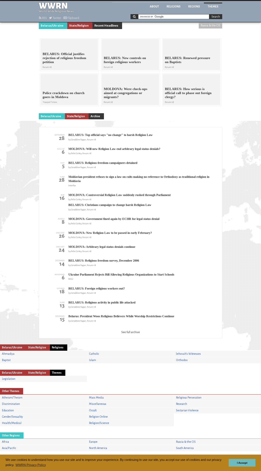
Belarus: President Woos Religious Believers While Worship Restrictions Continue (121, 316)
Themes (213, 6)
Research (181, 403)
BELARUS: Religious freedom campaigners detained (102, 162)
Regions (194, 6)
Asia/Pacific (9, 448)
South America (185, 448)
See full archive (130, 332)
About (154, 6)
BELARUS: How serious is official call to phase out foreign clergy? (188, 93)
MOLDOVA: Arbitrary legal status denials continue (101, 246)
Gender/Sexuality (12, 416)
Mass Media (96, 397)
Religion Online (98, 416)
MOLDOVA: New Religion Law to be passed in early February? (110, 232)
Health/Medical (11, 423)
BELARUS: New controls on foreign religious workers (125, 60)
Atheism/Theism (12, 397)
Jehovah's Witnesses (188, 353)
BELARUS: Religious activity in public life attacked (101, 302)
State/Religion (79, 25)
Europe (93, 441)
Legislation (8, 378)
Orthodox (182, 360)
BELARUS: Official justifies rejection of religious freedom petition (64, 58)
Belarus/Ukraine (52, 25)
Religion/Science (99, 423)
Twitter (56, 18)
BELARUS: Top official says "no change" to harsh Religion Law (110, 135)
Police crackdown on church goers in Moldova (63, 95)
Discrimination (11, 403)
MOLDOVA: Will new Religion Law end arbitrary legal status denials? (114, 148)
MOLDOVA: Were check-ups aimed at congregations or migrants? (125, 93)
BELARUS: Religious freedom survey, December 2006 (103, 260)
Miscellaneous (97, 403)
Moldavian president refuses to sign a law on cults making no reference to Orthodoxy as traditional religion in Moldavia (138, 179)
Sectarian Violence (187, 410)
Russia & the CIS (210, 25)
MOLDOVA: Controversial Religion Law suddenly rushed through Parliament (119, 195)
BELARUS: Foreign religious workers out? (96, 288)
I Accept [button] (242, 462)
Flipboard (73, 18)
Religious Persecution (188, 397)
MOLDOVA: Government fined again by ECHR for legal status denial (113, 218)
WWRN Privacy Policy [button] (30, 465)
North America (98, 448)
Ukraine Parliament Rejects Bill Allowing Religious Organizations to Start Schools (121, 274)
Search (216, 16)
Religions (174, 6)
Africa (5, 441)
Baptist (6, 360)
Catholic (94, 353)
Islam (92, 360)
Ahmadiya (8, 353)
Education (8, 410)
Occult (92, 410)
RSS (44, 18)
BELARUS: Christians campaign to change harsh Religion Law (109, 205)
